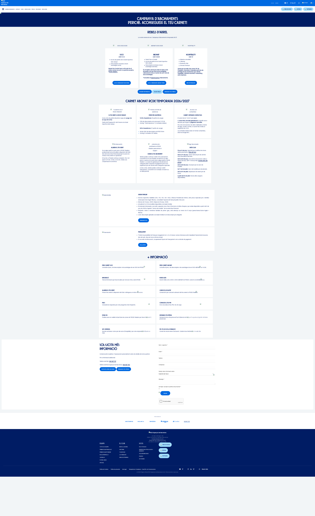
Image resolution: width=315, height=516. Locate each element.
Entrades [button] (165, 456)
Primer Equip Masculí (106, 449)
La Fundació (122, 454)
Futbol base (103, 460)
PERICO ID (33, 9)
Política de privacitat (115, 469)
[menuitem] (305, 2)
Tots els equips (104, 446)
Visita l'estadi (44, 9)
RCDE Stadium (38, 9)
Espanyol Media (28, 9)
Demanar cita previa (123, 369)
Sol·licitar (143, 245)
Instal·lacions (123, 446)
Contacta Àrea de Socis (107, 369)
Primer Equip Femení (105, 452)
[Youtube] (285, 3)
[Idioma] (311, 3)
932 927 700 (126, 365)
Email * (160, 351)
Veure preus (157, 91)
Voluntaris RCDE (144, 453)
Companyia (161, 364)
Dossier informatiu (144, 91)
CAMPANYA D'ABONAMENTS (10, 9)
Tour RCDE (122, 452)
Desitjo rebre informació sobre (166, 371)
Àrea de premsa (123, 457)
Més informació (191, 83)
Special (102, 462)
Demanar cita (143, 220)
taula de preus (155, 78)
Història (121, 449)
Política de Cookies (104, 469)
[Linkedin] (293, 3)
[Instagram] (291, 3)
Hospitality (18, 9)
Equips (22, 9)
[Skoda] (277, 3)
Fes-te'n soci (142, 446)
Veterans (142, 459)
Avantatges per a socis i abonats (146, 450)
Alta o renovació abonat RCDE (156, 83)
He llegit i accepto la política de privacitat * (170, 386)
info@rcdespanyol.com (157, 439)
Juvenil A (102, 457)
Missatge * (161, 379)
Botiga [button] (164, 450)
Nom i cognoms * (163, 345)
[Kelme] (272, 3)
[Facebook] (182, 469)
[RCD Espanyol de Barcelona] (5, 2)
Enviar (165, 393)
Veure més (205, 469)
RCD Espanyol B (104, 454)
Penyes (141, 456)
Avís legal (124, 469)
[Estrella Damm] (164, 421)
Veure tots (187, 421)
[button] (287, 9)
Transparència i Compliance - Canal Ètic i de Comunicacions (142, 469)
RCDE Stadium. (113, 72)
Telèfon (161, 358)
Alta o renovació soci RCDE (121, 83)
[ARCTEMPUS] (129, 421)
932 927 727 (112, 361)
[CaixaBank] (176, 421)
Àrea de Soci (192, 152)
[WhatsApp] (299, 3)
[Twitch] (294, 3)
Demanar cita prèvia (170, 91)
